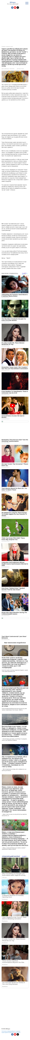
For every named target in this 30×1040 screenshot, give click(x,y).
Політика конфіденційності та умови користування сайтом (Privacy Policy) (11, 1031)
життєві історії (20, 68)
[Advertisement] (15, 26)
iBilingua (13, 2)
